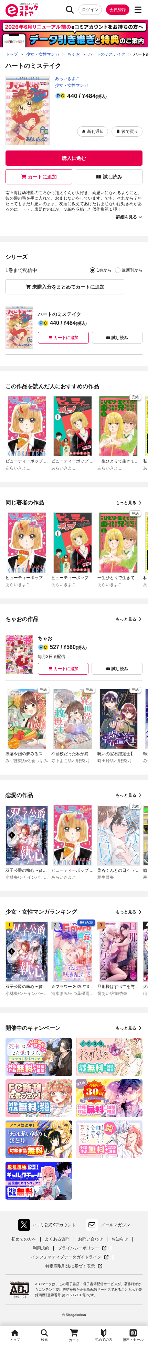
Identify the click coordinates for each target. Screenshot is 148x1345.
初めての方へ (23, 1239)
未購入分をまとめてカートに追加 (68, 287)
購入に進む (74, 158)
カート (74, 1340)
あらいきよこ (67, 78)
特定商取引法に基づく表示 (74, 1266)
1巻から (104, 270)
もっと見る (126, 502)
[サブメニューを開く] (138, 9)
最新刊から (132, 270)
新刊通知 (95, 131)
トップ (15, 1340)
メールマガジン (115, 1225)
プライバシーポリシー (82, 1248)
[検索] (69, 9)
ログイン (90, 9)
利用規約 (41, 1248)
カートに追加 (42, 177)
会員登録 (117, 9)
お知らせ (120, 1239)
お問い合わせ (90, 1239)
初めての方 (103, 1340)
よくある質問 (57, 1239)
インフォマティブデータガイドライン (66, 1257)
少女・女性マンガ (71, 85)
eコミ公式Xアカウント (48, 1226)
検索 (44, 1340)
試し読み (112, 177)
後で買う (129, 131)
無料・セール (133, 1340)
